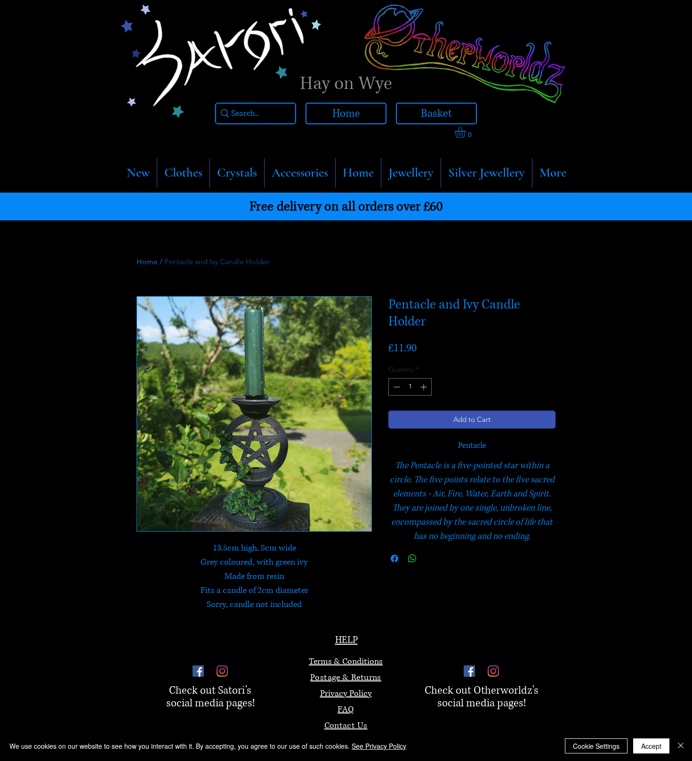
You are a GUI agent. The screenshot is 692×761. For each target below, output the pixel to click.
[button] (183, 172)
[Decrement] (396, 387)
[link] (466, 132)
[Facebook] (198, 671)
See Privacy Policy (379, 746)
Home (147, 261)
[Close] (680, 745)
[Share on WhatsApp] (412, 558)
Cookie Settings (596, 746)
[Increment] (424, 387)
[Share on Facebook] (394, 558)
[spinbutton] (410, 387)
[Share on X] (430, 558)
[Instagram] (222, 671)
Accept (651, 746)
